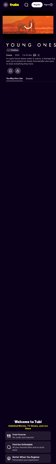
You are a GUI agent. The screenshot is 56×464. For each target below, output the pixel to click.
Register (37, 5)
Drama (9, 55)
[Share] (18, 71)
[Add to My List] (10, 71)
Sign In (47, 5)
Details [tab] (29, 78)
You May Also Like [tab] (14, 78)
